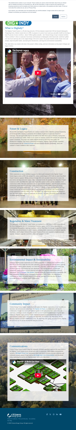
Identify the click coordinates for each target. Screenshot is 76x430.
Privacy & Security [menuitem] (23, 418)
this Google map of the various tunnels (44, 355)
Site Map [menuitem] (9, 420)
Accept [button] (55, 16)
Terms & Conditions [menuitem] (12, 418)
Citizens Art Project (29, 143)
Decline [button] (63, 16)
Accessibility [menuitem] (32, 418)
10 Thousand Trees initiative (26, 272)
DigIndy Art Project (40, 309)
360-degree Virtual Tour (21, 353)
